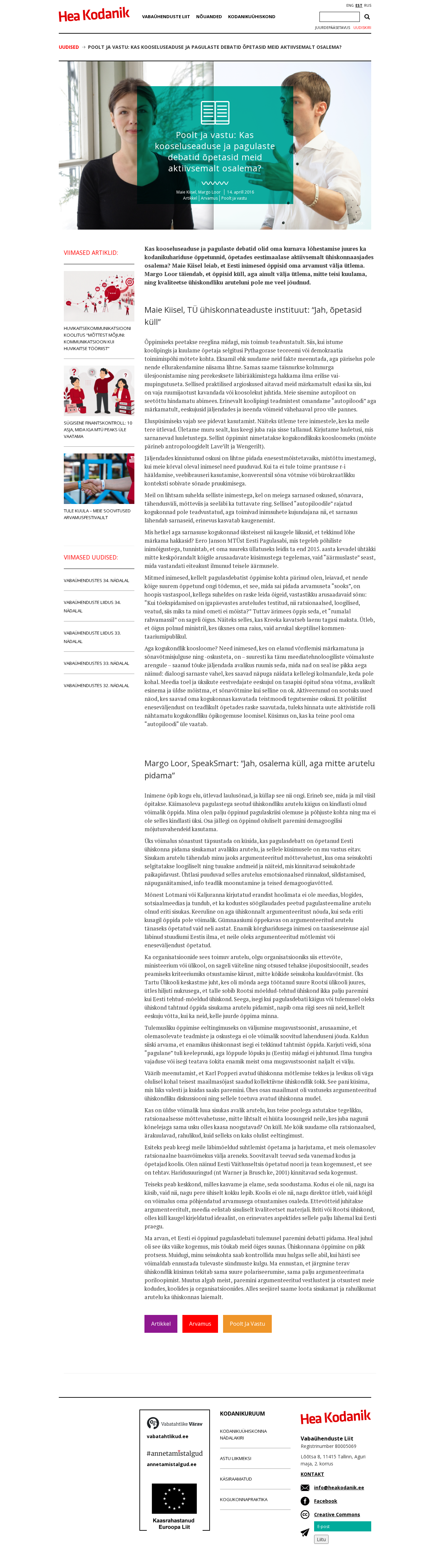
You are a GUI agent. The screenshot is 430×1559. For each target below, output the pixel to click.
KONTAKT (312, 1474)
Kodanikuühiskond (251, 16)
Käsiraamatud (236, 1479)
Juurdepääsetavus (332, 27)
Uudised (69, 47)
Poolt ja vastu (234, 198)
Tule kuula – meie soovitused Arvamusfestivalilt (97, 514)
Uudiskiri (362, 27)
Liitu (321, 1539)
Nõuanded (209, 16)
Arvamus (209, 198)
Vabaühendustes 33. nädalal (96, 663)
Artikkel (190, 198)
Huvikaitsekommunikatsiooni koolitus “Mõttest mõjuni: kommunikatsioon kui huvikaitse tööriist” (97, 338)
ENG (350, 5)
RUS (367, 5)
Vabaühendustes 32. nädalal (96, 685)
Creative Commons (337, 1514)
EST (358, 5)
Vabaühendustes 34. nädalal (96, 580)
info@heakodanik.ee (339, 1487)
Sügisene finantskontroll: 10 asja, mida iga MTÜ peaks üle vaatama (98, 429)
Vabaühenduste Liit (166, 16)
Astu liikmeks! (235, 1458)
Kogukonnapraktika (243, 1499)
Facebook (325, 1501)
